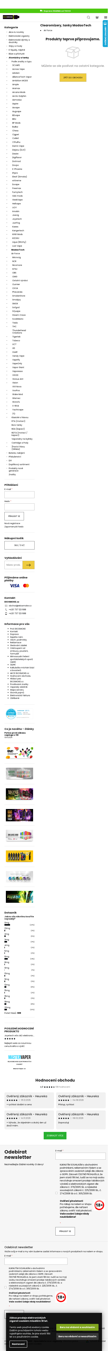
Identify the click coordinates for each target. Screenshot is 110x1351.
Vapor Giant (18, 367)
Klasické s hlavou (20, 417)
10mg (7, 973)
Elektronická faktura (20, 695)
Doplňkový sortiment (19, 464)
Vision (15, 382)
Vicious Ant (17, 379)
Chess (15, 130)
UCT (14, 344)
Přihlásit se (14, 516)
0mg (6, 922)
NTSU (14, 269)
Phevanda (17, 292)
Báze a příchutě (16, 53)
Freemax (16, 188)
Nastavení (18, 1344)
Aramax (16, 88)
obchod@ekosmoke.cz (20, 605)
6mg (6, 956)
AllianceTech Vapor (22, 76)
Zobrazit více (55, 1135)
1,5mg (7, 928)
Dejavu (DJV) (18, 149)
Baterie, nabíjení (17, 453)
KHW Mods (17, 234)
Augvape (16, 111)
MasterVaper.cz (19, 1069)
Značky (12, 474)
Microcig (16, 257)
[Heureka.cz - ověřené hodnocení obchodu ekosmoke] (19, 714)
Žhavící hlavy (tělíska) (18, 448)
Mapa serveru (17, 689)
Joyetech (17, 219)
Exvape (15, 184)
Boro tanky (17, 425)
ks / (19, 545)
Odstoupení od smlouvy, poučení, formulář (19, 651)
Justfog (16, 222)
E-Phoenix (17, 169)
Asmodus (17, 99)
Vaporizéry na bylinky (22, 438)
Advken (16, 73)
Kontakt (14, 631)
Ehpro (15, 172)
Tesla (15, 322)
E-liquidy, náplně (17, 49)
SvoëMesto (17, 318)
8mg (6, 962)
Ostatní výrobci (20, 280)
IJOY (14, 207)
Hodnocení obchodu (20, 675)
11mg (6, 979)
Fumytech (17, 192)
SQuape (16, 311)
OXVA (15, 288)
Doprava (14, 634)
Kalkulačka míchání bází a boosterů (22, 669)
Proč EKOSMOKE (18, 628)
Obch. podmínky (18, 639)
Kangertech (18, 230)
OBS (14, 272)
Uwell (14, 352)
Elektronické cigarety (19, 36)
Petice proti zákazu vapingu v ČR (15, 734)
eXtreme (16, 180)
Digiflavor (17, 157)
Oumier (16, 284)
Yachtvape (17, 409)
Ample (15, 84)
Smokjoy (16, 299)
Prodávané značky (19, 684)
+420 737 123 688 (17, 609)
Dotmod (16, 161)
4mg (6, 945)
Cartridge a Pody (20, 442)
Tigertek (16, 336)
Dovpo (15, 165)
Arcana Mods (18, 92)
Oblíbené (14, 698)
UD (13, 348)
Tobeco (16, 340)
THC (14, 326)
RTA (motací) (18, 421)
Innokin (15, 211)
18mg (7, 1001)
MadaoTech (17, 249)
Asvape (16, 107)
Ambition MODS (20, 80)
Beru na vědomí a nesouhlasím (77, 1336)
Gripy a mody (15, 46)
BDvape (16, 115)
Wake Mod (17, 394)
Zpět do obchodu (72, 77)
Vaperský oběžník (19, 687)
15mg (7, 990)
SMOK (15, 303)
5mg (6, 951)
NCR (14, 261)
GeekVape (17, 199)
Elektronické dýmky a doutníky (19, 41)
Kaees (15, 226)
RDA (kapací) (18, 428)
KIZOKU (15, 238)
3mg (6, 939)
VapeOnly (17, 363)
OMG (14, 276)
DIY (10, 460)
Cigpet (15, 134)
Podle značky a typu (22, 61)
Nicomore (17, 265)
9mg (6, 967)
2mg (6, 934)
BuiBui (15, 126)
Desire (15, 153)
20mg (7, 1007)
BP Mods (16, 122)
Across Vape (18, 69)
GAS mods (17, 195)
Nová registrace (12, 523)
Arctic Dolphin (19, 96)
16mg (7, 996)
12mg (7, 984)
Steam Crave (19, 315)
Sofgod (15, 307)
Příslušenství (15, 456)
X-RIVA (15, 405)
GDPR (12, 664)
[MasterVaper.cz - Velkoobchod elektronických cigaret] (19, 1057)
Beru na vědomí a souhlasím (77, 1327)
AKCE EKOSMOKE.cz (19, 673)
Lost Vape (17, 245)
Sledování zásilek (18, 645)
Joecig (15, 215)
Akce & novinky (16, 32)
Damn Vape (18, 146)
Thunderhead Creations (19, 331)
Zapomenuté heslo (13, 526)
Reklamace (15, 642)
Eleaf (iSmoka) (19, 176)
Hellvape (16, 203)
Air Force (15, 253)
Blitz (14, 119)
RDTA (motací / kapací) (19, 434)
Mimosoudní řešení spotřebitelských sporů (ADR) (21, 659)
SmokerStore (18, 295)
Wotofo (16, 401)
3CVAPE (16, 65)
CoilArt (15, 138)
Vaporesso (17, 371)
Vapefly (16, 359)
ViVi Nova (16, 386)
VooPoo (16, 390)
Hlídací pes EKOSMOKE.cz (16, 680)
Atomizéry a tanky (19, 57)
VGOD (15, 375)
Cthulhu (16, 142)
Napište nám (16, 637)
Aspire (15, 103)
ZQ (13, 413)
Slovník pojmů (17, 692)
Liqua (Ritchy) (19, 242)
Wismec (16, 398)
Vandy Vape (18, 355)
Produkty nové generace (16, 469)
